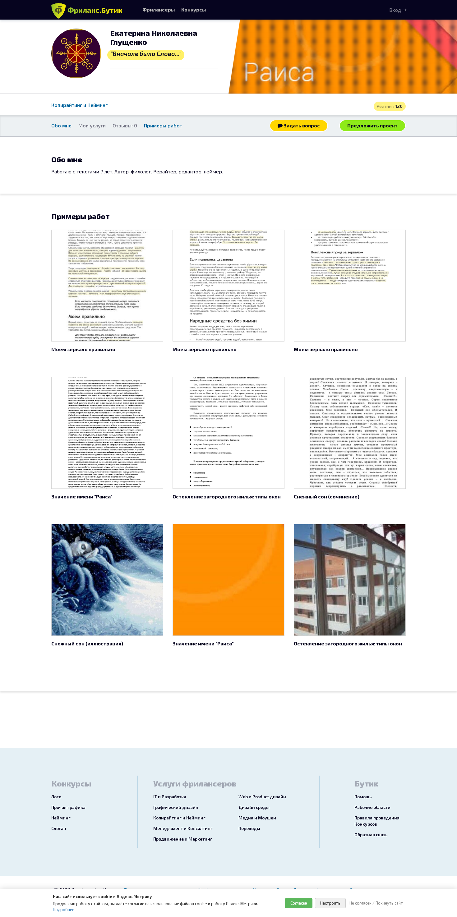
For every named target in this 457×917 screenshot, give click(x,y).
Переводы (249, 828)
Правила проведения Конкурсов (376, 821)
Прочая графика (68, 807)
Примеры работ (163, 125)
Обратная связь (371, 834)
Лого (56, 796)
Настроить (330, 903)
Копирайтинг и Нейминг (79, 105)
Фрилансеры (158, 9)
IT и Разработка (169, 796)
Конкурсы (193, 9)
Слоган (58, 828)
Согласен (298, 903)
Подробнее (63, 909)
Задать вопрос (301, 125)
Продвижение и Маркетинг (182, 838)
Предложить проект (372, 125)
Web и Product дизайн (262, 796)
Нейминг (61, 817)
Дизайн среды (254, 807)
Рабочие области (372, 807)
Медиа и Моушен (257, 817)
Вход (395, 10)
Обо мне (61, 125)
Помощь (363, 796)
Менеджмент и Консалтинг (183, 828)
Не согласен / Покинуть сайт (376, 903)
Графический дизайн (175, 807)
